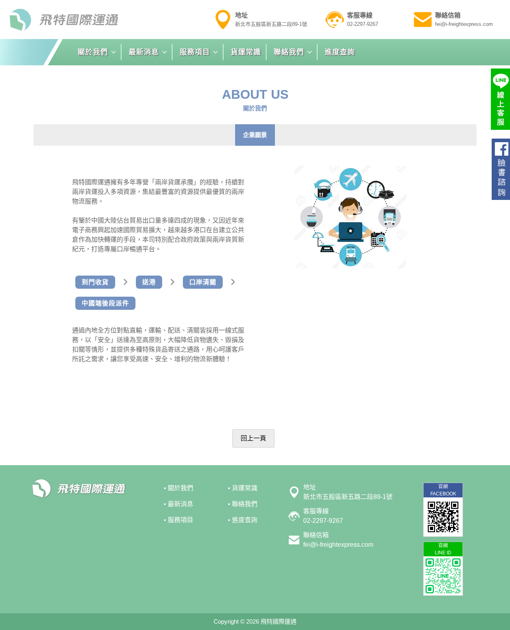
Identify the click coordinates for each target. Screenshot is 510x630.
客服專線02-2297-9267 (323, 516)
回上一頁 (253, 438)
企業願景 (255, 134)
